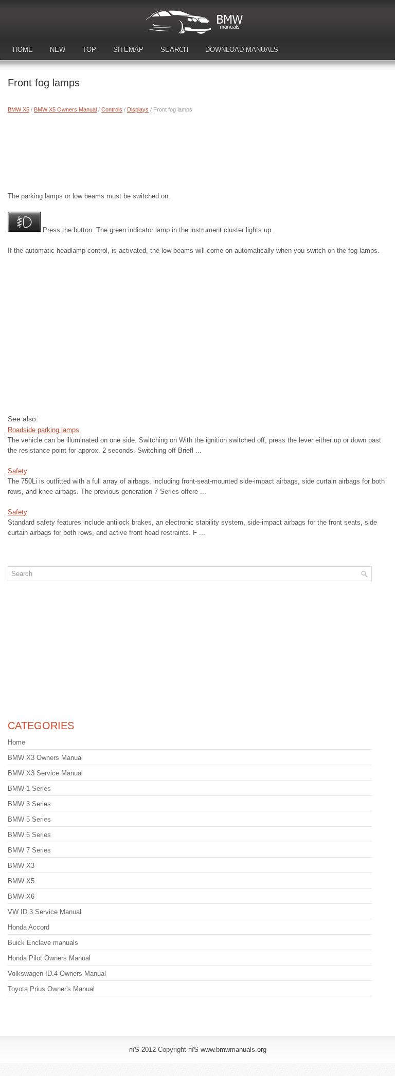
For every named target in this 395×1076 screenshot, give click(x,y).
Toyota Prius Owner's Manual (51, 989)
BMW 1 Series (29, 788)
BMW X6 (21, 896)
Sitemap (128, 49)
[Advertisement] (197, 150)
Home (23, 49)
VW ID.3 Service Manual (44, 912)
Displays (138, 109)
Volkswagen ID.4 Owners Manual (57, 973)
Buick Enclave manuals (43, 943)
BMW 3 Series (29, 804)
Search (174, 49)
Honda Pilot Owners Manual (49, 958)
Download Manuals (241, 49)
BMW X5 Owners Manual (65, 109)
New (57, 49)
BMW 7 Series (29, 850)
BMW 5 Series (29, 819)
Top (89, 49)
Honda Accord (28, 927)
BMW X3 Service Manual (45, 773)
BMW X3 (21, 865)
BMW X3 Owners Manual (45, 758)
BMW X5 (18, 109)
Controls (111, 109)
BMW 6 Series (29, 835)
